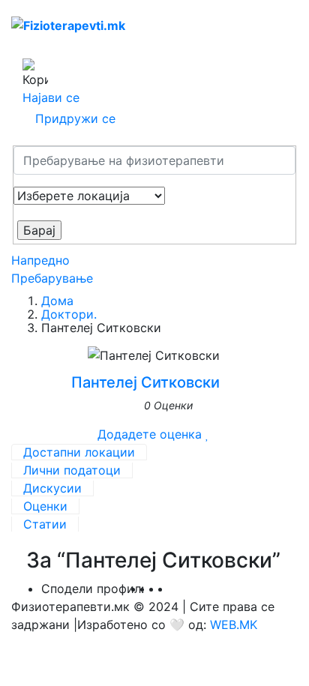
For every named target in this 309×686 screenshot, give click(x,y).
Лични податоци (72, 470)
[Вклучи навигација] (27, 46)
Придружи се (75, 118)
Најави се (51, 97)
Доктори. (69, 314)
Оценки (45, 506)
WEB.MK (233, 624)
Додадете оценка (150, 434)
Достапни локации (79, 452)
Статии (45, 524)
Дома (57, 300)
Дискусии (52, 488)
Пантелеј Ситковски (145, 382)
